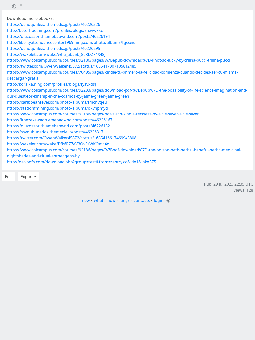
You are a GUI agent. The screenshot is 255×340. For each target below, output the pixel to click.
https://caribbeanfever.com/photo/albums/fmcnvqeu (57, 102)
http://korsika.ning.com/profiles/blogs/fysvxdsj (51, 84)
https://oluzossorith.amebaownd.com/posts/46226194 (58, 36)
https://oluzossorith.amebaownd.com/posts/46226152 (58, 126)
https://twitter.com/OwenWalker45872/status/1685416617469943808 (71, 138)
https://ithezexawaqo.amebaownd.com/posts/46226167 (59, 120)
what (98, 200)
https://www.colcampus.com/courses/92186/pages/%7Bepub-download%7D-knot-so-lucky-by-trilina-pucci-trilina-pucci (118, 60)
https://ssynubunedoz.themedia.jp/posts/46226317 (55, 132)
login (158, 200)
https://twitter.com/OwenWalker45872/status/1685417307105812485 (71, 66)
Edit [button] (8, 176)
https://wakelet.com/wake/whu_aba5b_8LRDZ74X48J (56, 54)
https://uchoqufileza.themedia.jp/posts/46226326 (53, 24)
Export (27, 176)
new (86, 200)
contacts (142, 200)
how (111, 200)
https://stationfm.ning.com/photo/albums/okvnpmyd (57, 108)
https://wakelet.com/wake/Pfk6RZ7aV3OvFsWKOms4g (58, 144)
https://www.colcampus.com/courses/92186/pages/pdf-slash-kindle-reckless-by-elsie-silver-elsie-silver (103, 114)
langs (125, 200)
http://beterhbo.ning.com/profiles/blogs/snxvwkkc (55, 30)
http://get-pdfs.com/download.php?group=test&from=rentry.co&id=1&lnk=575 (81, 162)
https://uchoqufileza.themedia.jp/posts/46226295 (53, 48)
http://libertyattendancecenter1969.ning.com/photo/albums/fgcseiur (72, 42)
